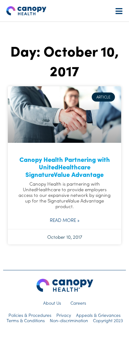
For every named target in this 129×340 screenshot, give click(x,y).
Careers (78, 303)
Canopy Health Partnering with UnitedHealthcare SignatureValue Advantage (64, 166)
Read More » (65, 220)
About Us (52, 303)
